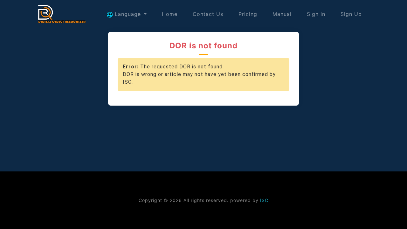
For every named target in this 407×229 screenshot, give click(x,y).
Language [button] (128, 14)
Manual (282, 14)
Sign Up (351, 14)
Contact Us (208, 14)
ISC (264, 200)
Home (169, 14)
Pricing (247, 14)
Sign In (316, 14)
